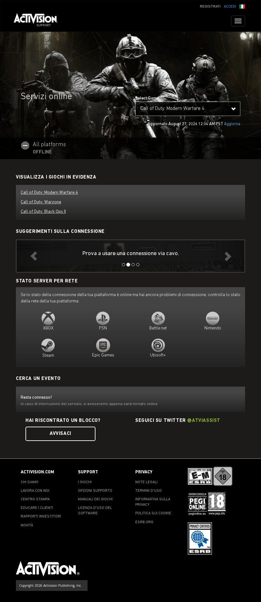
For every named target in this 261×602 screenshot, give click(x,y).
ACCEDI (230, 7)
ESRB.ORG (144, 522)
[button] (242, 6)
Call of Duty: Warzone (41, 202)
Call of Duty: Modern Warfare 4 (49, 192)
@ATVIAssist (203, 420)
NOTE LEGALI (146, 482)
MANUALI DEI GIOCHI (95, 499)
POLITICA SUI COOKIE (153, 513)
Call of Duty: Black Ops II (43, 211)
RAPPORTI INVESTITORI (41, 516)
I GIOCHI (85, 482)
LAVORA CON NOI (35, 491)
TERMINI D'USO (148, 491)
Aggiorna (232, 124)
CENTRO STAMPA (35, 499)
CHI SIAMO (30, 482)
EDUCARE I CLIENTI (37, 508)
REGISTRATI (210, 7)
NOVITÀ (27, 525)
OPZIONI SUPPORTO (95, 491)
